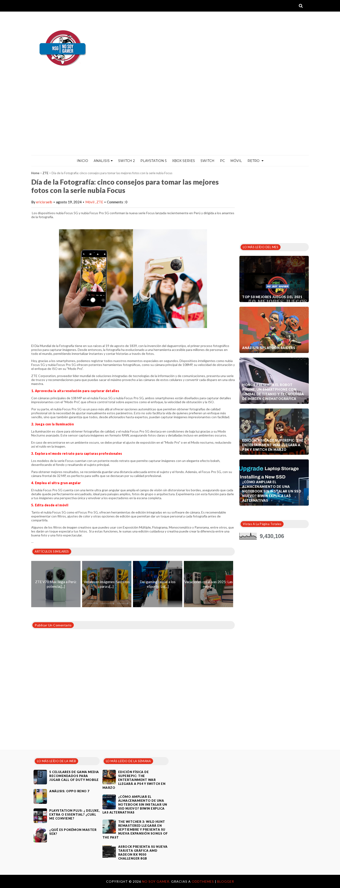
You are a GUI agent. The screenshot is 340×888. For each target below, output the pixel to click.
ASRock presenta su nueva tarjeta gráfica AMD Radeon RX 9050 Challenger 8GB (143, 852)
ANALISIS (102, 161)
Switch (207, 161)
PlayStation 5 (153, 161)
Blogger (225, 881)
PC (222, 161)
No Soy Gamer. (156, 881)
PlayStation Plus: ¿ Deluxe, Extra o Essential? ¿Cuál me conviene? (74, 814)
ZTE (45, 173)
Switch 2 (126, 161)
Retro (253, 161)
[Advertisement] (170, 120)
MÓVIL (236, 161)
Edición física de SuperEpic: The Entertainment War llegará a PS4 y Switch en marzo (272, 445)
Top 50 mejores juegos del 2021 (272, 297)
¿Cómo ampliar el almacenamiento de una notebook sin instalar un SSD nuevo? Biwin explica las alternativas (271, 491)
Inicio (82, 161)
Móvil (90, 202)
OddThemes (203, 881)
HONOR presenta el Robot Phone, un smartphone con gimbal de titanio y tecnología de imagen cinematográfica (273, 392)
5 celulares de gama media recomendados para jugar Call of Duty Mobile (74, 776)
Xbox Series (183, 161)
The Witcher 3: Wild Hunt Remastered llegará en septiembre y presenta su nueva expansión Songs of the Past (135, 829)
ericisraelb (44, 202)
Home (35, 173)
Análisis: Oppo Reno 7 (69, 791)
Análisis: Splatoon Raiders (268, 348)
